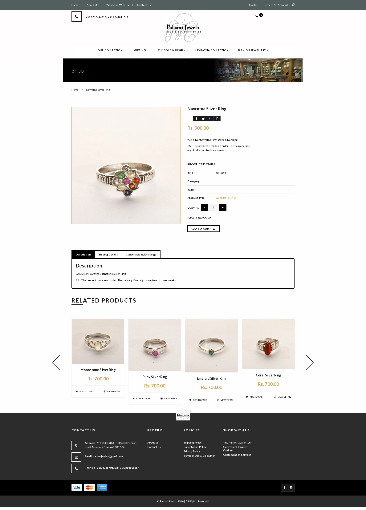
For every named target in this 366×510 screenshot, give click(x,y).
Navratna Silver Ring (98, 89)
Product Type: (196, 197)
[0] (256, 16)
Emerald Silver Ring (211, 378)
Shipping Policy (192, 442)
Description (83, 254)
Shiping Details (108, 254)
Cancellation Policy (195, 446)
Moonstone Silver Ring (98, 370)
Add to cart (86, 391)
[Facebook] (284, 488)
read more (193, 156)
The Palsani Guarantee (237, 442)
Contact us (154, 446)
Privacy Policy (192, 451)
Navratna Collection (212, 50)
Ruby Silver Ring (155, 377)
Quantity (193, 207)
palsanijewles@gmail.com (108, 456)
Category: (193, 181)
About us (152, 442)
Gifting (140, 50)
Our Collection (110, 50)
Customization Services (237, 454)
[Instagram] (291, 488)
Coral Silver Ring (268, 375)
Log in (253, 4)
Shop (77, 70)
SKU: (190, 173)
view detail (113, 391)
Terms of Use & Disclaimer (199, 455)
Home (75, 89)
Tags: (190, 189)
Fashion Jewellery (252, 50)
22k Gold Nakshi (170, 50)
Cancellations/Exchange (141, 254)
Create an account (276, 4)
